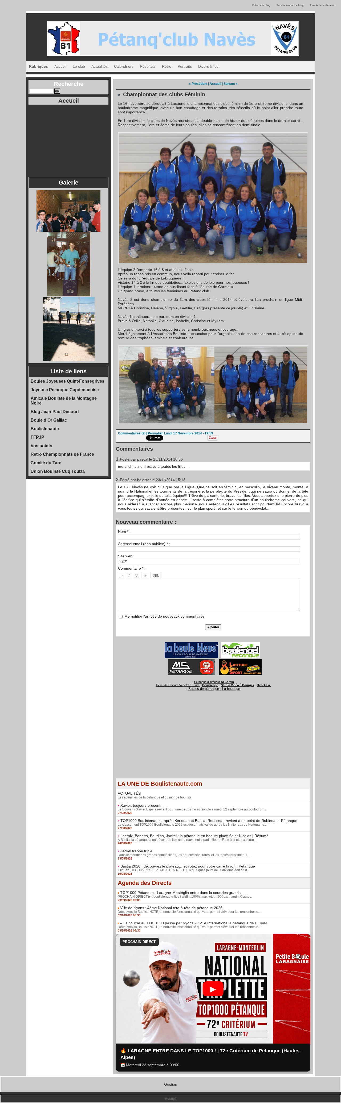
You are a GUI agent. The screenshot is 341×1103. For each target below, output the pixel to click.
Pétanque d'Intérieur (214, 682)
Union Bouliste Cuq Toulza (58, 471)
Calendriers (123, 66)
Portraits (185, 66)
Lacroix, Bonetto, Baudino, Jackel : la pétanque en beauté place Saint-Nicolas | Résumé (194, 836)
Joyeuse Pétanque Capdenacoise (65, 389)
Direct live (264, 685)
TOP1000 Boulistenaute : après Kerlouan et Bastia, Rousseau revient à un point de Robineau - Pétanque (208, 820)
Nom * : (124, 531)
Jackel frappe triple (136, 851)
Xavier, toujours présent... (142, 805)
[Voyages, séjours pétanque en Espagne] (240, 660)
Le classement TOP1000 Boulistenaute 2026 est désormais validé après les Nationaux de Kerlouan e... (192, 824)
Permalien (155, 433)
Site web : (126, 556)
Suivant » (231, 84)
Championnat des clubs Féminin (164, 94)
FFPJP (37, 437)
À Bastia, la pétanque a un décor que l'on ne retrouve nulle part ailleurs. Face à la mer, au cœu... (187, 840)
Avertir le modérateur (323, 5)
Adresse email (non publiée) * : (144, 544)
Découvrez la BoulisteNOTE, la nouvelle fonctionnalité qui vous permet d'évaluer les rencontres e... (189, 912)
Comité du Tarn (46, 463)
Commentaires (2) (132, 433)
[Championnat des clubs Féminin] (213, 133)
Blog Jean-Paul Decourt (55, 411)
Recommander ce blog (290, 5)
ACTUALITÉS (129, 793)
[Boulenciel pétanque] (240, 643)
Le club (79, 66)
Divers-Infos (208, 66)
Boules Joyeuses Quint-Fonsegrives (67, 381)
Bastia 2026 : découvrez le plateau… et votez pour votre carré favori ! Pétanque (187, 866)
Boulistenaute (45, 428)
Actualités (99, 66)
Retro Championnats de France (62, 454)
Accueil (60, 66)
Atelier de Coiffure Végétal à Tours (178, 685)
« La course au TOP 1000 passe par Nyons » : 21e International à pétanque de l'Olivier (193, 923)
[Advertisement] (68, 140)
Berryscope (210, 685)
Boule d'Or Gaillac (49, 420)
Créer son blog (261, 5)
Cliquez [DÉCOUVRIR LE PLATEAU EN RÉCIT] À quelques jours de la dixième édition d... (183, 870)
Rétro (166, 66)
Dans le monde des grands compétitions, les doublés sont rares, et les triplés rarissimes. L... (184, 855)
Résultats (148, 66)
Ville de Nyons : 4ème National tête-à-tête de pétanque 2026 (171, 908)
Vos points (41, 445)
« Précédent (198, 84)
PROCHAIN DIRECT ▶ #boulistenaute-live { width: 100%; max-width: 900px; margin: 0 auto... (185, 896)
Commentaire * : (131, 568)
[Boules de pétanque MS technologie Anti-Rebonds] (191, 660)
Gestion (170, 1084)
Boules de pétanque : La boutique (214, 689)
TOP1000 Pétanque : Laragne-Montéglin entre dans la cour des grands (180, 892)
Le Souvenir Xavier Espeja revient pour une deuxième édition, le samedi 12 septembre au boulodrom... (192, 809)
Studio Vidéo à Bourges (237, 685)
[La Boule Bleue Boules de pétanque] (191, 643)
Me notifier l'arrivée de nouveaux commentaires (164, 616)
